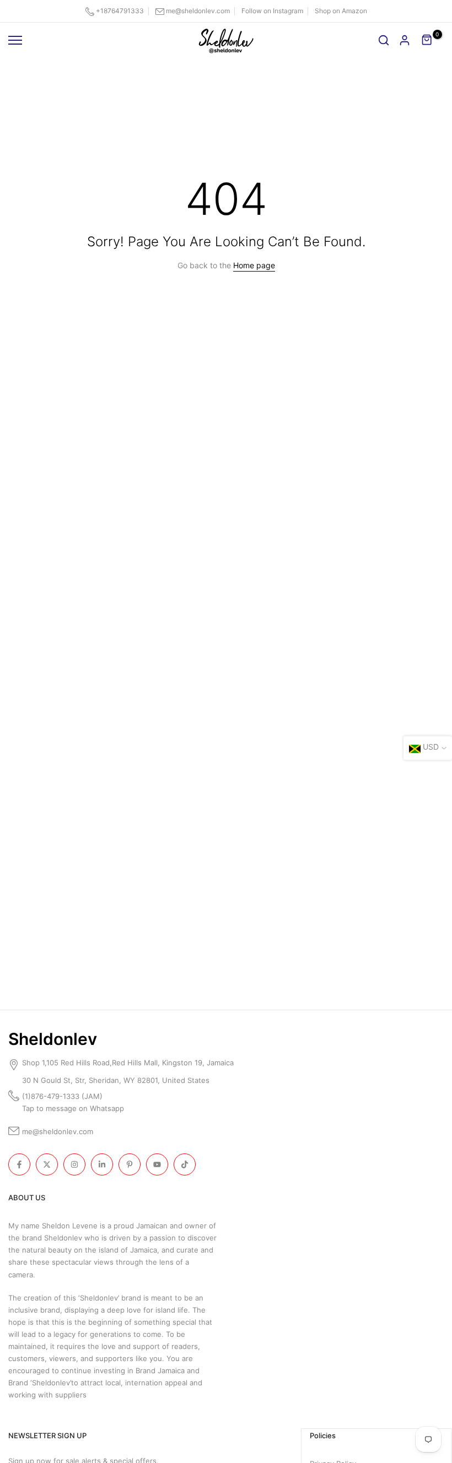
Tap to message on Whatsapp (74, 1108)
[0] (427, 40)
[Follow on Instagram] (74, 1164)
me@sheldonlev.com (198, 11)
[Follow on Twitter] (47, 1164)
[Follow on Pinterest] (130, 1164)
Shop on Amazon (341, 11)
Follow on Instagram (272, 11)
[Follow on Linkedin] (102, 1164)
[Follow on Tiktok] (185, 1164)
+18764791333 (120, 11)
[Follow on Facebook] (19, 1164)
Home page (254, 265)
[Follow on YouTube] (157, 1164)
